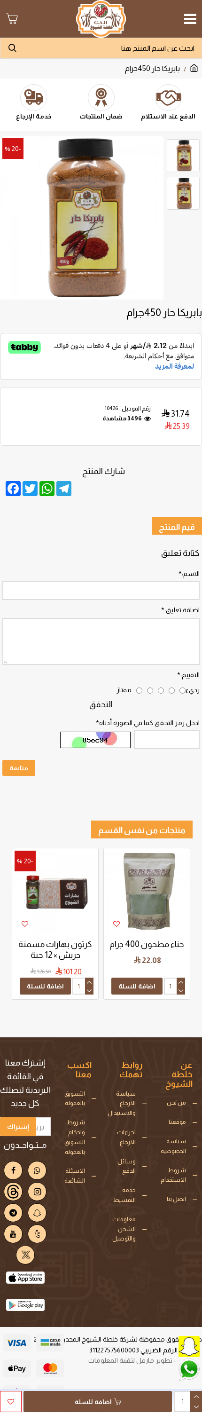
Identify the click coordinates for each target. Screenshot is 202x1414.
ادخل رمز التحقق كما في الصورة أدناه (149, 723)
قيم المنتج (177, 527)
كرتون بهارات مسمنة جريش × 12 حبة (55, 950)
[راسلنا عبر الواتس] (167, 1369)
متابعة (18, 768)
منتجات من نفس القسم (142, 830)
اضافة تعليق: (182, 610)
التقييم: (190, 675)
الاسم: (191, 573)
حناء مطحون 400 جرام (146, 944)
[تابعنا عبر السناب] (167, 1346)
